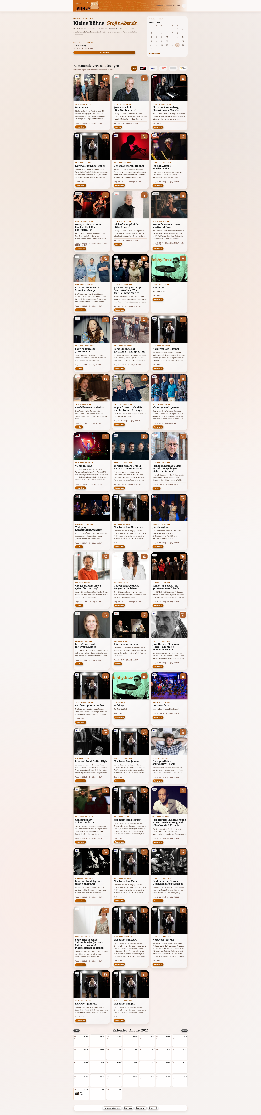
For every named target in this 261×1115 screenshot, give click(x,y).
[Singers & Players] (173, 68)
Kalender (168, 6)
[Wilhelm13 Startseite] (130, 6)
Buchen (118, 127)
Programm (159, 6)
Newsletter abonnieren (112, 1108)
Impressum (128, 1108)
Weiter (184, 1030)
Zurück (76, 1030)
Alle (134, 68)
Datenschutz (140, 1108)
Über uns (176, 6)
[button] (91, 102)
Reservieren (104, 52)
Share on (152, 1108)
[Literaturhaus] (163, 68)
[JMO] (153, 68)
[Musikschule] (183, 68)
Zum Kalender (154, 53)
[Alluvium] (143, 68)
